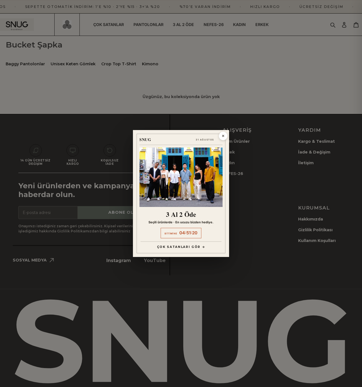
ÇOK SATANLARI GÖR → (181, 247)
